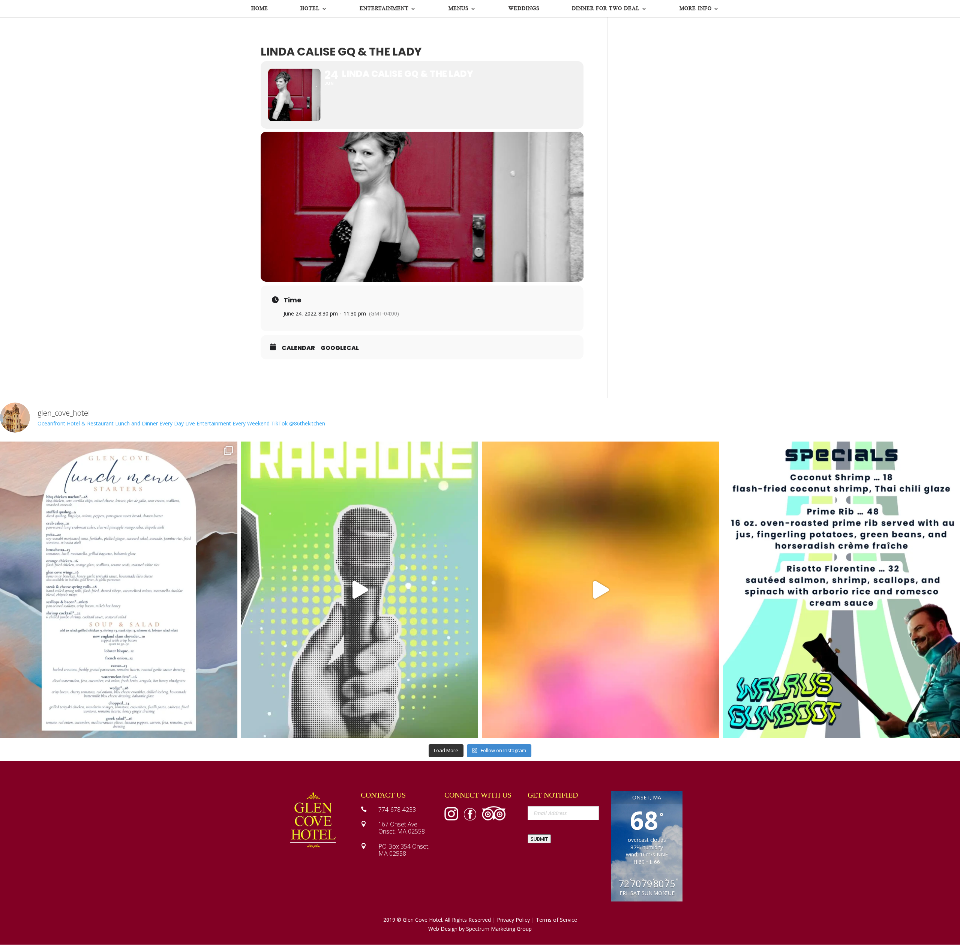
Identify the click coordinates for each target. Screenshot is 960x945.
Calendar (298, 348)
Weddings (524, 8)
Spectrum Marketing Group (499, 928)
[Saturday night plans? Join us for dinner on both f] (600, 590)
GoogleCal (340, 348)
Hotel (310, 8)
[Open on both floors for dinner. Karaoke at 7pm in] (359, 590)
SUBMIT (539, 838)
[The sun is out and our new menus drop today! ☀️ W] (118, 590)
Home (259, 8)
